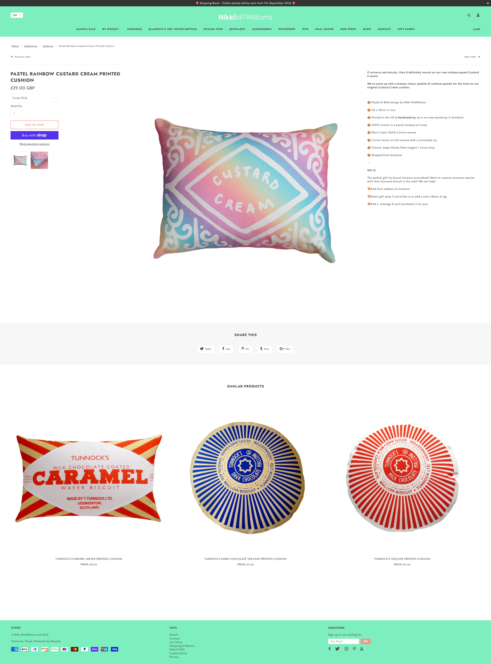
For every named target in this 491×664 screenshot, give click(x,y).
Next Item (471, 56)
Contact (175, 638)
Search (174, 634)
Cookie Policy (178, 653)
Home (15, 46)
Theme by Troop (21, 641)
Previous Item (22, 56)
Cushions (48, 46)
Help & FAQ (177, 649)
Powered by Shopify (48, 641)
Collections (30, 46)
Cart (476, 29)
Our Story (176, 642)
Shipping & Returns (182, 645)
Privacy (174, 657)
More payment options (34, 144)
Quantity (16, 106)
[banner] (245, 16)
